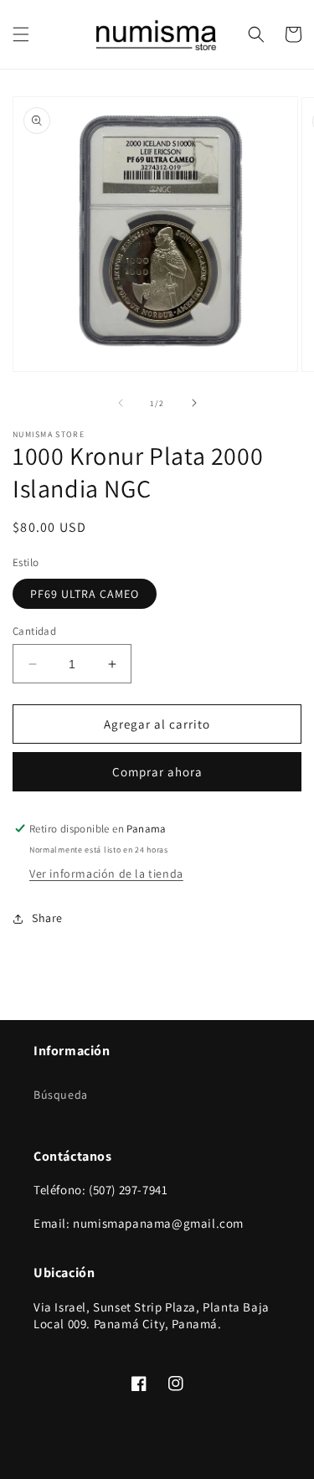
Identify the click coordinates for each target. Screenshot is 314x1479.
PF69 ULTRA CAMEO (84, 593)
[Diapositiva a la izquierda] (120, 402)
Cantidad (34, 631)
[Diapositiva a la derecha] (194, 402)
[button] (21, 34)
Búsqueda (60, 1094)
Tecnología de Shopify (209, 1465)
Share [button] (47, 917)
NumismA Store (124, 1465)
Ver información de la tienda (106, 873)
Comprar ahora (157, 772)
